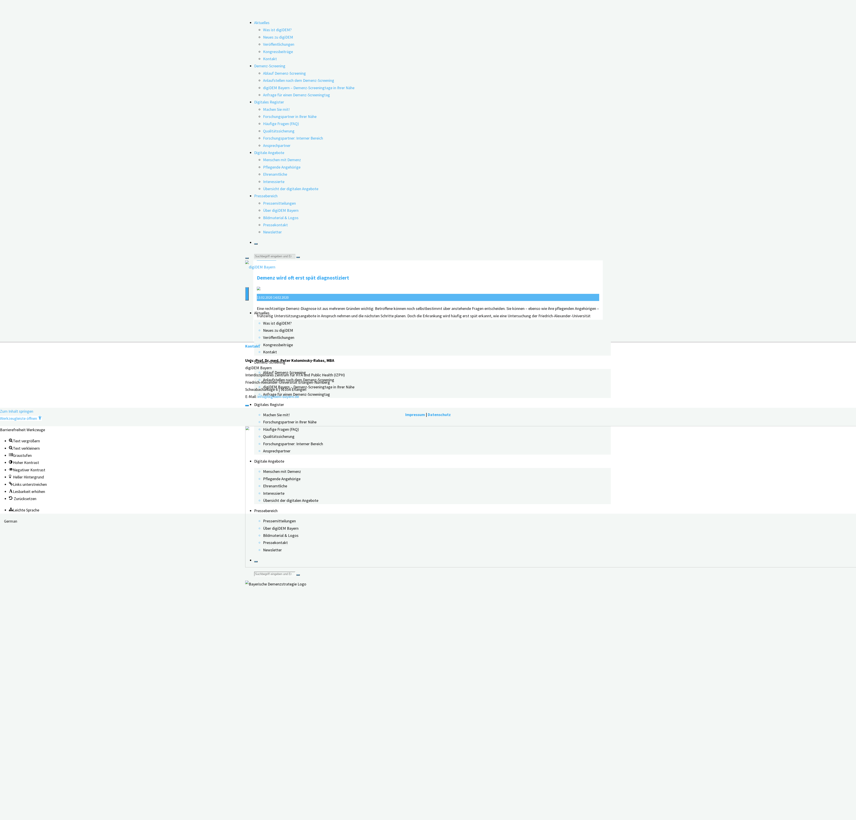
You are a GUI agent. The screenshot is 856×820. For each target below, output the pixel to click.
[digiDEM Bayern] (260, 267)
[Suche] (256, 244)
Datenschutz (439, 414)
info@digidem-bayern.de (278, 396)
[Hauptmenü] (247, 294)
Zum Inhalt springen (16, 411)
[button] (21, 418)
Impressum (415, 414)
